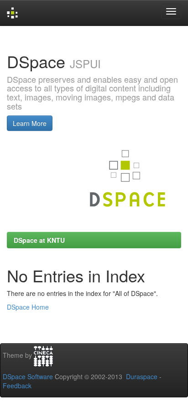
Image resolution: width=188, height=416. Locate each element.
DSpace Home (28, 306)
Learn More (30, 123)
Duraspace (141, 376)
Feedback (17, 385)
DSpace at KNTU (39, 240)
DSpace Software (28, 376)
